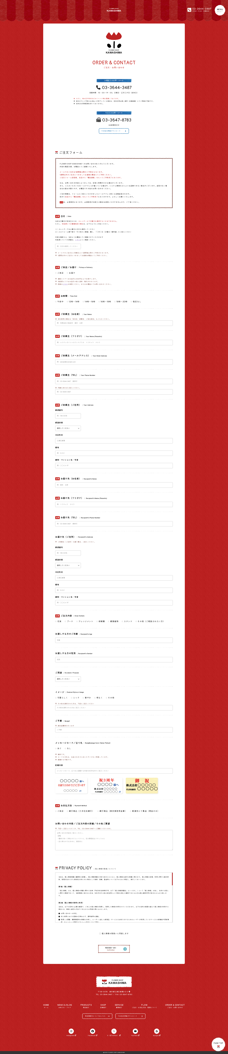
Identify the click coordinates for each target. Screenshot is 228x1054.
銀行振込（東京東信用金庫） (113, 811)
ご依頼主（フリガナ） (81, 336)
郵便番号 (59, 410)
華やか (88, 698)
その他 (111, 698)
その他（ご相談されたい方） (151, 621)
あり (59, 748)
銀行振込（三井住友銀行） (81, 811)
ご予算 (62, 721)
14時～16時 (90, 302)
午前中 (60, 302)
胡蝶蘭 (102, 621)
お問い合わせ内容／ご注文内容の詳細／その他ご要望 (82, 823)
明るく (99, 698)
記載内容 (59, 765)
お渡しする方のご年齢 (73, 634)
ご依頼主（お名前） (76, 314)
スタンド (128, 621)
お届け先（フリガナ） (84, 498)
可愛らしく (62, 698)
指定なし (137, 302)
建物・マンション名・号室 (66, 460)
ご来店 (60, 273)
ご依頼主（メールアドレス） (84, 355)
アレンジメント (85, 621)
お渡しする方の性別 (74, 653)
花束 (59, 621)
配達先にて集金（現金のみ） (146, 811)
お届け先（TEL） (80, 517)
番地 (57, 447)
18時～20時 (121, 302)
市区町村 (59, 435)
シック (76, 698)
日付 (63, 216)
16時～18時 (106, 302)
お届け (72, 273)
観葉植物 (114, 621)
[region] (114, 897)
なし (69, 748)
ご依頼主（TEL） (78, 375)
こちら (77, 240)
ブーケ (70, 621)
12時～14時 (74, 302)
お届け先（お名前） (79, 478)
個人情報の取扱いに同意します (115, 933)
